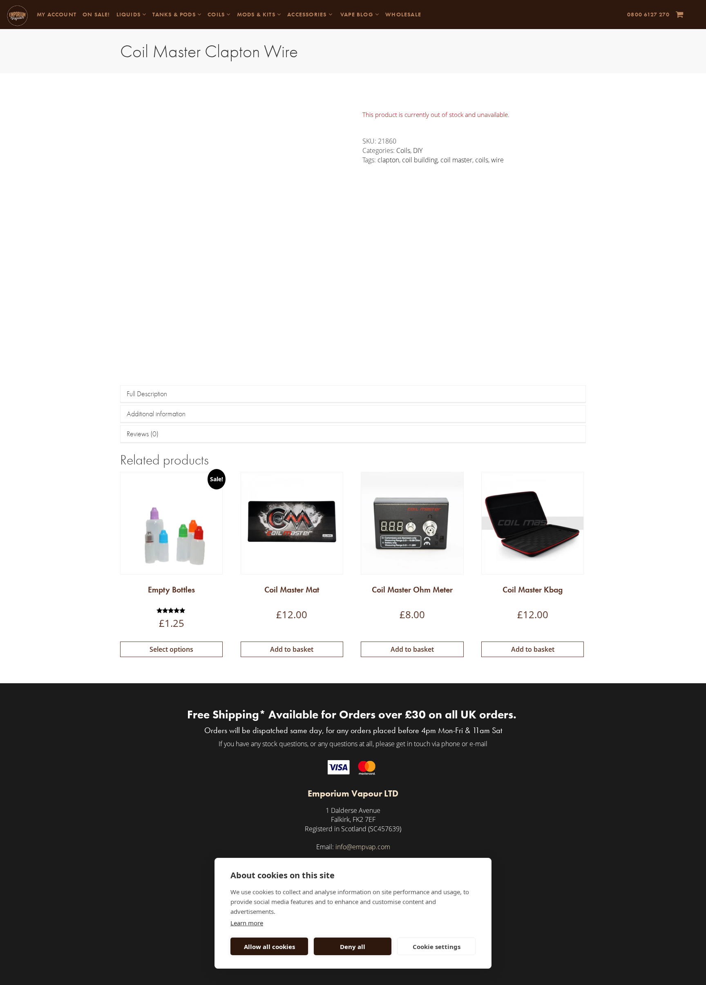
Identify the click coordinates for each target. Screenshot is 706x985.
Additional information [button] (156, 413)
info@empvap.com (362, 846)
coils (481, 159)
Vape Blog (357, 14)
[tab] (353, 394)
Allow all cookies (269, 946)
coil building (420, 159)
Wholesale (403, 14)
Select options (171, 649)
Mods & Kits (257, 14)
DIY (417, 150)
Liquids (129, 14)
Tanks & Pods (174, 14)
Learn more (246, 923)
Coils (217, 14)
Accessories (307, 14)
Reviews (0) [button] (143, 433)
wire (497, 159)
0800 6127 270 (648, 14)
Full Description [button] (147, 393)
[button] (680, 14)
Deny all (352, 946)
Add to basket (291, 649)
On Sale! (96, 14)
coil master (456, 159)
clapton (388, 159)
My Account (56, 14)
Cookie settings (436, 946)
